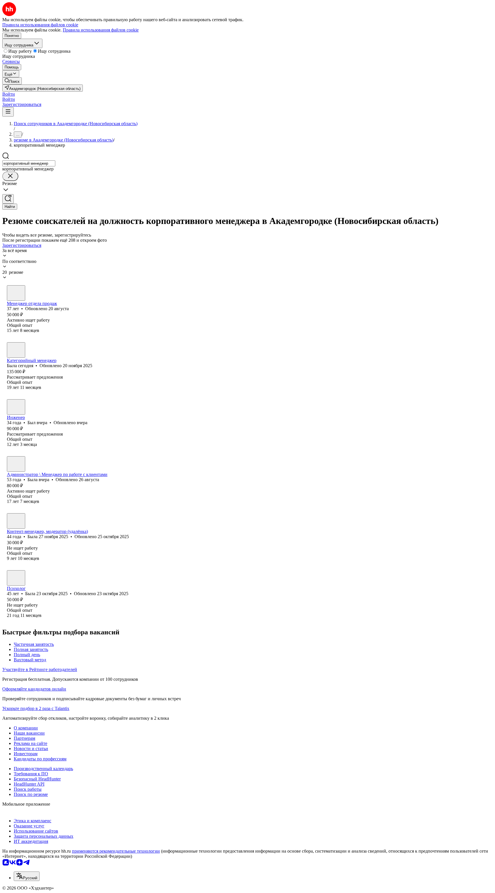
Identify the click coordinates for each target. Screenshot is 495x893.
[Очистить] (10, 176)
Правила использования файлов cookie (101, 29)
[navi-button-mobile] (8, 112)
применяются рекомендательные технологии (116, 851)
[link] (12, 80)
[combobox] (28, 163)
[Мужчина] (16, 407)
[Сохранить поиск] (8, 199)
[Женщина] (16, 293)
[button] (8, 94)
